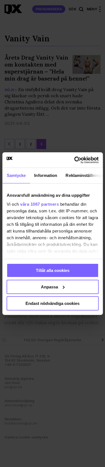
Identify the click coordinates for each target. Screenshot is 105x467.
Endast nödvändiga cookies (52, 303)
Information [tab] (45, 175)
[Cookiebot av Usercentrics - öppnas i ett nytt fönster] (75, 159)
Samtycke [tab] (16, 175)
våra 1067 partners (39, 204)
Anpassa (49, 287)
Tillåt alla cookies (52, 270)
